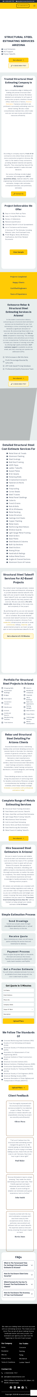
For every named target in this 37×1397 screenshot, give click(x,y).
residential (7, 622)
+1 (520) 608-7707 (10, 1373)
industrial (24, 625)
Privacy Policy (6, 1358)
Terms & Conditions (8, 1362)
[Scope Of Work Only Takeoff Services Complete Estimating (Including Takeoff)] (18, 1009)
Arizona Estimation (25, 1394)
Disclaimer (4, 1351)
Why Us (4, 1355)
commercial (10, 625)
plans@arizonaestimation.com (15, 926)
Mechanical (23, 1359)
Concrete (22, 1347)
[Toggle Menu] (34, 6)
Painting (22, 1351)
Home (3, 1347)
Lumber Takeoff (24, 1362)
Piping (21, 1355)
